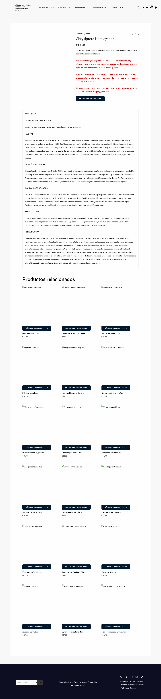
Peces (87, 33)
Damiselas (80, 33)
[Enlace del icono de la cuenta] (156, 7)
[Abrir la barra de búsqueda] (138, 7)
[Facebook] (131, 677)
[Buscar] (40, 682)
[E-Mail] (137, 677)
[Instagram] (121, 677)
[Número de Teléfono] (142, 677)
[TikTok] (126, 677)
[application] (53, 8)
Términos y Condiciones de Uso (132, 684)
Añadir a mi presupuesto (90, 99)
